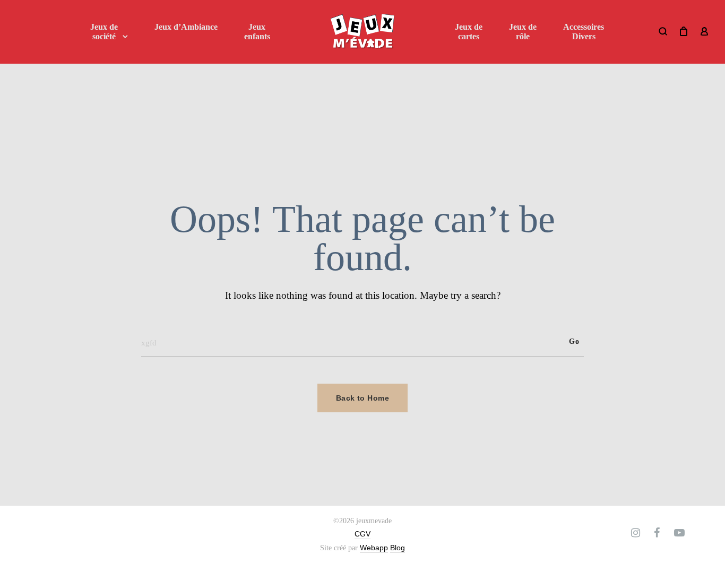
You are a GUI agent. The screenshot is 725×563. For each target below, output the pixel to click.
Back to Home (362, 398)
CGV (362, 534)
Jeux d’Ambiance (186, 27)
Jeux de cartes (468, 31)
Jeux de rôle (523, 31)
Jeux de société (104, 31)
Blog (397, 547)
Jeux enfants (257, 31)
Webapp (374, 547)
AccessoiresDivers (583, 31)
